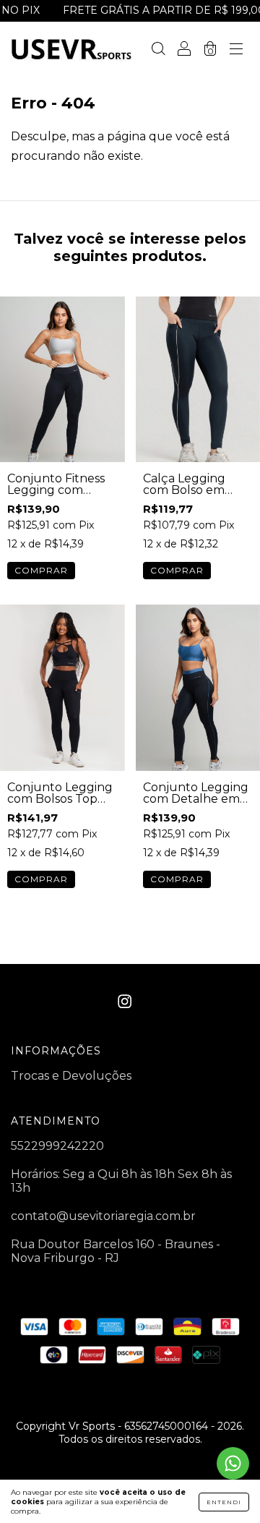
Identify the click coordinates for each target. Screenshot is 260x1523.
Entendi (224, 1502)
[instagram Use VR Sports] (124, 1002)
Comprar (41, 570)
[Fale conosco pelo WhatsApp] (233, 1463)
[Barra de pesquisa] (158, 49)
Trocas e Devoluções (71, 1076)
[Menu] (236, 49)
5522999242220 (57, 1146)
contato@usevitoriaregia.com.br (103, 1216)
